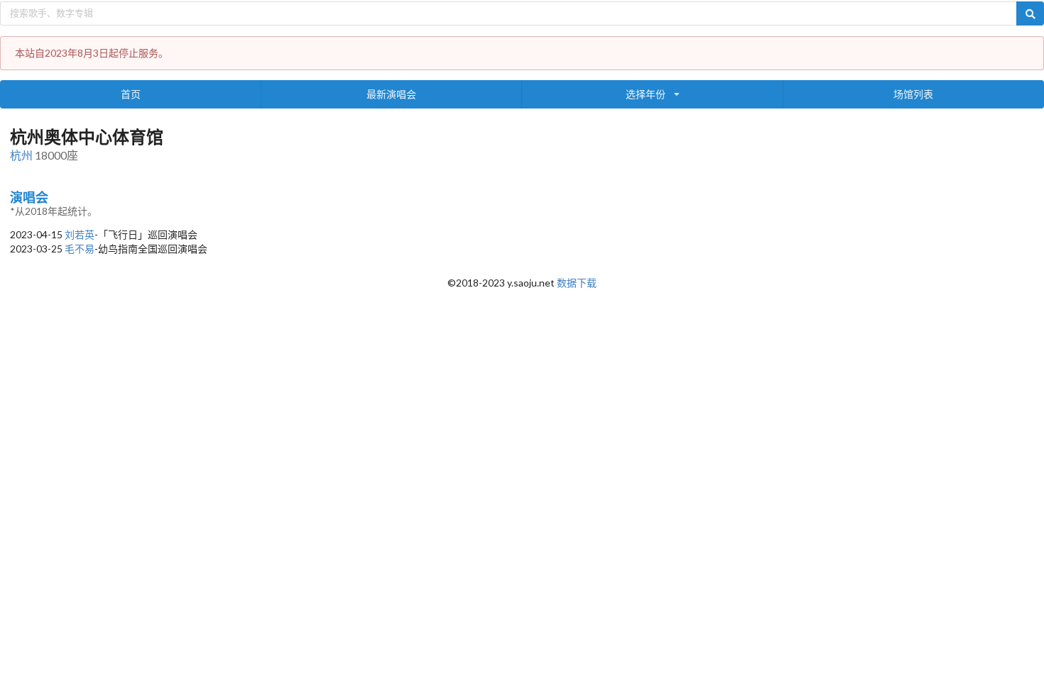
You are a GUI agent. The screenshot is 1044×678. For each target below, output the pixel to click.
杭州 (21, 155)
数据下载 (577, 283)
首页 (131, 94)
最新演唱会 (391, 94)
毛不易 (79, 249)
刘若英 (79, 234)
